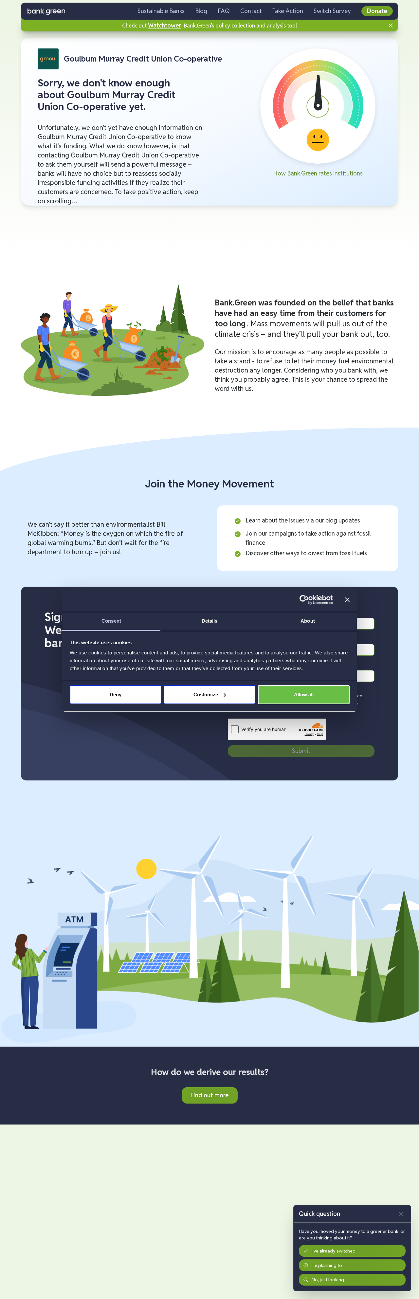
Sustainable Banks (161, 11)
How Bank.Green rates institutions (318, 173)
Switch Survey (332, 11)
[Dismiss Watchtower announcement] (390, 25)
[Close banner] (347, 599)
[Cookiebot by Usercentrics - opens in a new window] (304, 600)
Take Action (287, 11)
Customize (205, 694)
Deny (115, 694)
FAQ (224, 11)
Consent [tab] (111, 621)
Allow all (304, 694)
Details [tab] (210, 621)
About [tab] (308, 621)
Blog (201, 11)
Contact (251, 11)
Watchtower (164, 25)
